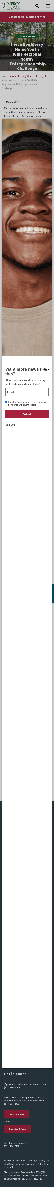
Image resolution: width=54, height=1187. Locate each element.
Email (10, 392)
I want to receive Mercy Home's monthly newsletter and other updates (27, 403)
